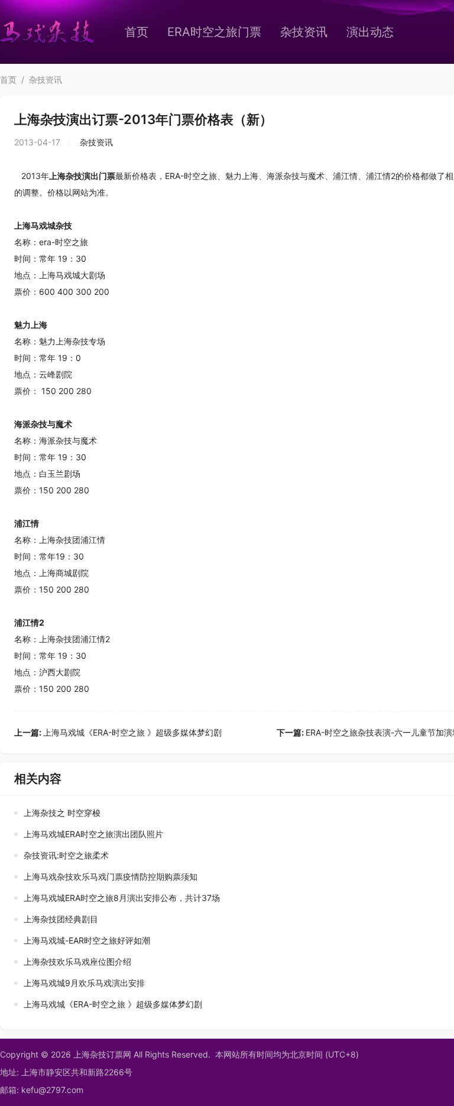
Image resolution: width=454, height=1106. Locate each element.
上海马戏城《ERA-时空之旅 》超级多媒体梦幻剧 (118, 732)
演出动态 (370, 32)
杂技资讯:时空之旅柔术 (66, 855)
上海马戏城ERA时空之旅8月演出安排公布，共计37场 (122, 898)
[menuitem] (136, 31)
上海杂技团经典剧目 (61, 919)
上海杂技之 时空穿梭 (62, 813)
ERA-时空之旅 (191, 176)
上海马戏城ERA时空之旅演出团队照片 (93, 834)
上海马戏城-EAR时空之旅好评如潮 (87, 940)
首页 (136, 32)
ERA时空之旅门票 (214, 32)
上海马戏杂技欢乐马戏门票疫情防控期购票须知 (110, 876)
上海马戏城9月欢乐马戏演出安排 (84, 983)
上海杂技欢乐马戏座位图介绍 (77, 962)
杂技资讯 (303, 32)
